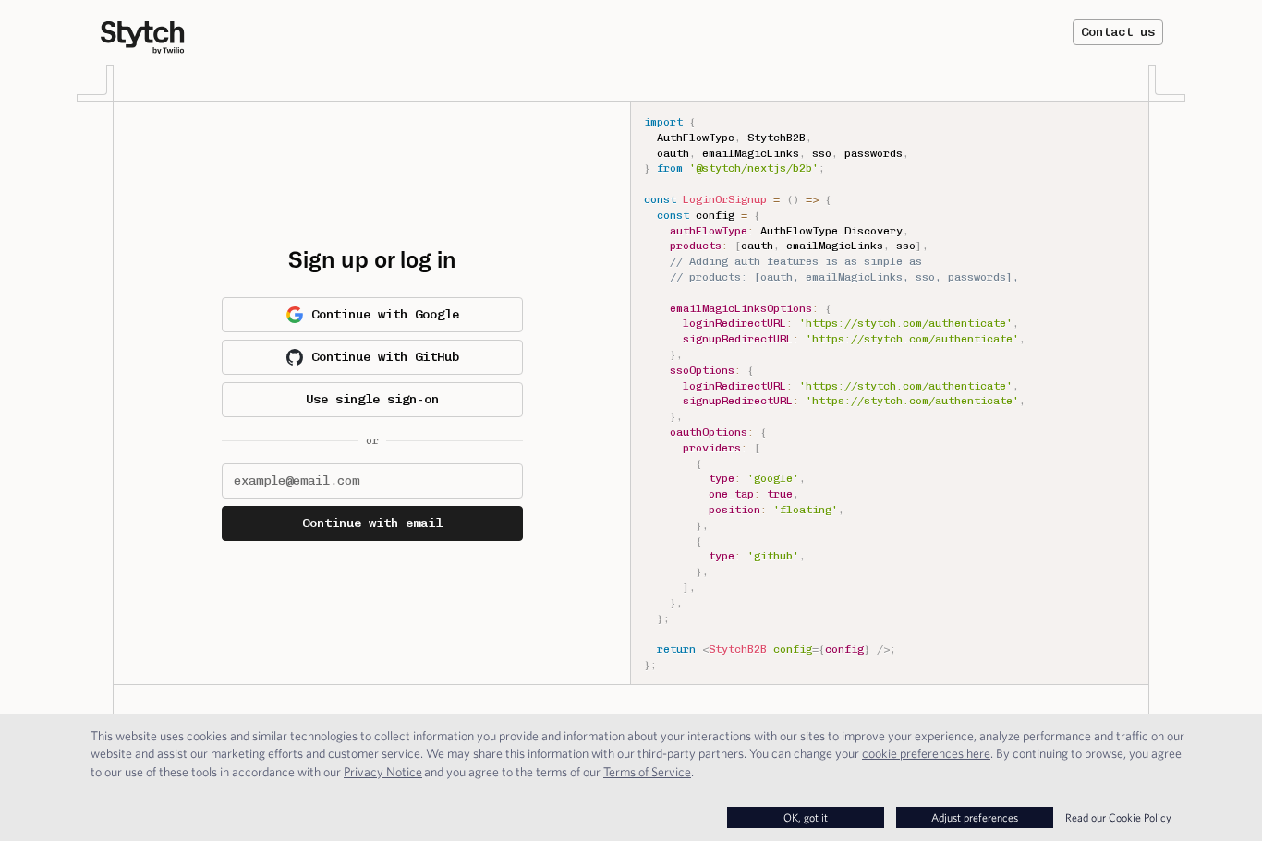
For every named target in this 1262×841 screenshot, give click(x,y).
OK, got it (805, 817)
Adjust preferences (974, 817)
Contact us (1118, 32)
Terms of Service (647, 771)
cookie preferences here (926, 753)
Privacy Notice (383, 771)
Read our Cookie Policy (1118, 817)
